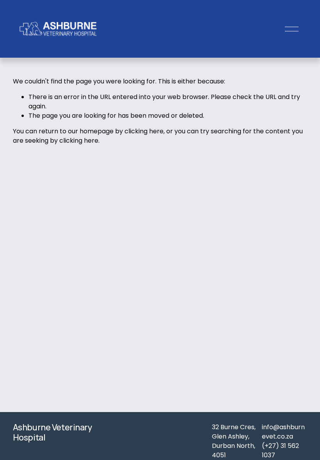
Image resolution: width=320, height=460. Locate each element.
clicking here (144, 131)
